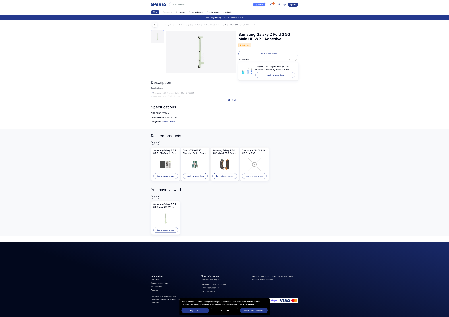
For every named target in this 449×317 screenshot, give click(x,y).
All (156, 12)
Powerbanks (227, 12)
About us (154, 290)
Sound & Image (213, 12)
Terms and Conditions (159, 283)
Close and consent (254, 310)
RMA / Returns (156, 286)
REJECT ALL (195, 310)
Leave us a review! (208, 291)
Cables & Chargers (196, 12)
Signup (293, 4)
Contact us (155, 280)
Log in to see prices (268, 53)
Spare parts (167, 12)
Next (295, 59)
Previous (290, 59)
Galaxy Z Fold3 (168, 121)
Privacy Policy (248, 304)
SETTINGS (224, 310)
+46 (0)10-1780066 (218, 284)
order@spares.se (213, 288)
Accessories (180, 12)
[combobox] (217, 4)
